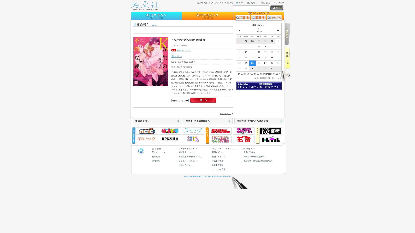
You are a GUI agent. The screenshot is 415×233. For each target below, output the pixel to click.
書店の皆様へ (252, 3)
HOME (241, 3)
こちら (279, 78)
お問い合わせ (265, 3)
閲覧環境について (186, 152)
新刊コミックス (218, 156)
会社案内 (156, 156)
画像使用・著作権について (190, 156)
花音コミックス (184, 50)
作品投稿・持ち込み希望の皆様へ (258, 161)
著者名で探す (218, 165)
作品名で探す (218, 161)
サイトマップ (279, 3)
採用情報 (156, 161)
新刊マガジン (218, 152)
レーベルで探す (218, 169)
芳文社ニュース (159, 152)
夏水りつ (176, 56)
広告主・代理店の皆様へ (254, 156)
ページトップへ (225, 114)
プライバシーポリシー (188, 161)
